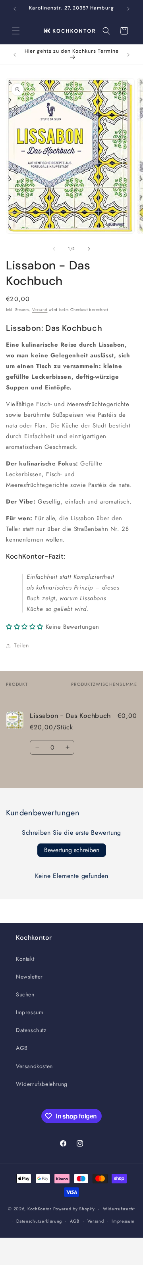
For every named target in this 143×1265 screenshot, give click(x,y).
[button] (16, 31)
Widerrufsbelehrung (42, 1084)
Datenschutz (31, 1030)
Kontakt (25, 959)
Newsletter (29, 977)
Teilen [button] (21, 645)
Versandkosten (34, 1066)
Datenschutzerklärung (39, 1221)
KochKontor (39, 1209)
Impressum (29, 1012)
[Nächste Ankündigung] (128, 8)
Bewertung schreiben (71, 850)
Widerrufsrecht (119, 1209)
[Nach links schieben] (54, 249)
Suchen (25, 994)
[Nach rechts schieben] (89, 249)
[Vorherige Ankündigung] (14, 8)
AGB (22, 1048)
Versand (40, 310)
